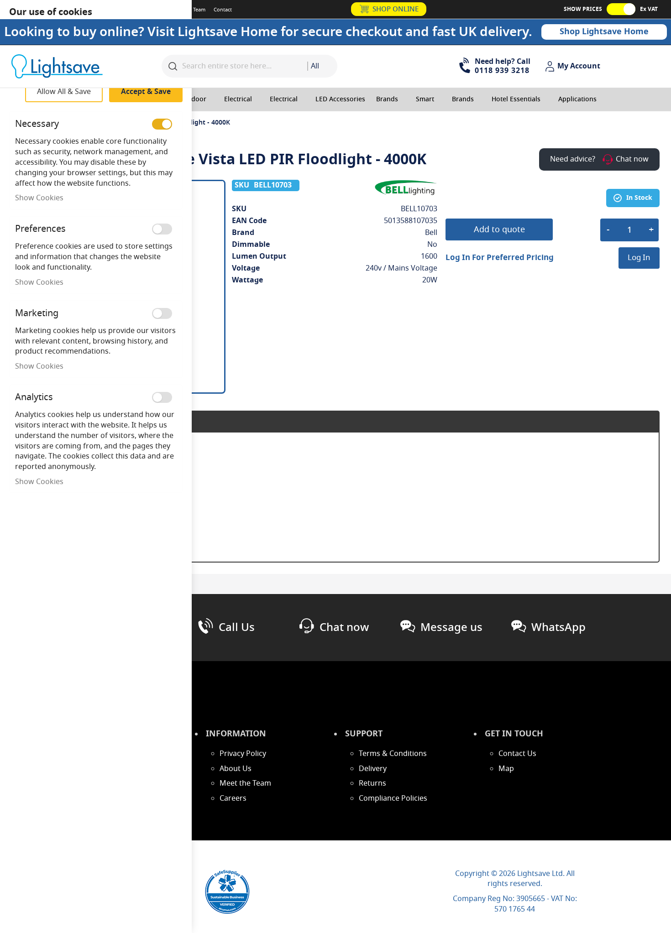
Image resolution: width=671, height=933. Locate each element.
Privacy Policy (243, 753)
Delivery (373, 768)
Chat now (344, 627)
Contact (223, 9)
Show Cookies (39, 198)
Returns (372, 783)
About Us (236, 768)
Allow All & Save (64, 91)
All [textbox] (315, 66)
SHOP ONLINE (395, 9)
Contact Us (517, 753)
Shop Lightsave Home (604, 31)
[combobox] (322, 66)
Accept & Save (146, 91)
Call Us (237, 627)
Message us (451, 627)
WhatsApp (558, 627)
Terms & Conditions (393, 753)
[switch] (162, 124)
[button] (574, 66)
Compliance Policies (393, 798)
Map (506, 768)
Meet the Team (245, 783)
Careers (233, 798)
